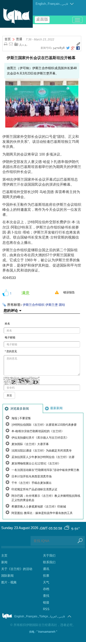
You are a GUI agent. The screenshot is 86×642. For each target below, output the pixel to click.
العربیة (53, 616)
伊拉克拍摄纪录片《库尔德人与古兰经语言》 (40, 437)
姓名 (7, 323)
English (41, 4)
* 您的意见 (11, 351)
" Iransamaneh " (47, 631)
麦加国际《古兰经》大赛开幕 (30, 444)
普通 (19, 39)
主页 (4, 555)
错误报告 (69, 292)
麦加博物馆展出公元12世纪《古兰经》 (36, 463)
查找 (46, 595)
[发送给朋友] (11, 44)
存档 (46, 589)
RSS (46, 609)
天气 (46, 582)
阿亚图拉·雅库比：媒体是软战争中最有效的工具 (42, 513)
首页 (8, 39)
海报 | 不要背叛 (21, 418)
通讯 (46, 569)
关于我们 (49, 555)
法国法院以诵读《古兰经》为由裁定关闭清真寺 (41, 450)
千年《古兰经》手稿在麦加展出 (31, 483)
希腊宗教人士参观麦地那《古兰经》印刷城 (38, 506)
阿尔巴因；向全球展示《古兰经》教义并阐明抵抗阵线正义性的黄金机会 (45, 498)
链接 (46, 602)
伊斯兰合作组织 (33, 305)
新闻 (4, 562)
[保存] (16, 44)
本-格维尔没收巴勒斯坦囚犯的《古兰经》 (37, 431)
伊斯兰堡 (51, 305)
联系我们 (49, 562)
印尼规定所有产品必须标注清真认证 (34, 489)
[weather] (67, 528)
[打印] (6, 44)
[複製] (78, 44)
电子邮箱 (10, 337)
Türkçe (43, 616)
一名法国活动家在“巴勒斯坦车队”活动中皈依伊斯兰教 (45, 470)
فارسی (65, 4)
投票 (46, 575)
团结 (62, 305)
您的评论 (11, 310)
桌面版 (42, 19)
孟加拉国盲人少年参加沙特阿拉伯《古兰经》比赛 (43, 457)
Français (54, 4)
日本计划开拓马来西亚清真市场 (31, 476)
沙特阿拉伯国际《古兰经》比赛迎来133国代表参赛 (44, 424)
